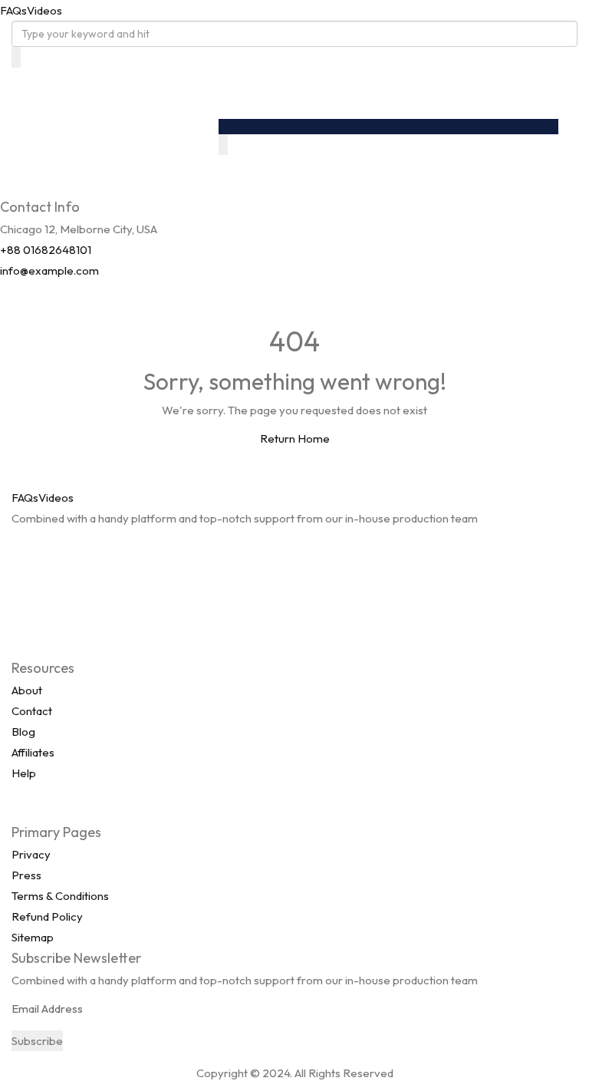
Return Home (295, 438)
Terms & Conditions (60, 895)
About (27, 690)
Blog (23, 731)
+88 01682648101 (45, 249)
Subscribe (37, 1040)
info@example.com (49, 270)
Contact (32, 711)
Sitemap (33, 937)
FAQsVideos (31, 10)
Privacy (31, 854)
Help (24, 773)
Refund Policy (47, 916)
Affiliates (33, 752)
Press (26, 875)
